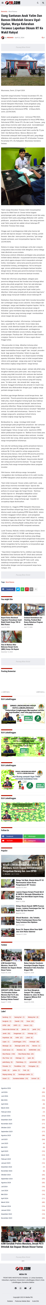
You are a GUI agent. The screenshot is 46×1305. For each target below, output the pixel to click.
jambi (36, 1029)
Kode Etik (35, 1301)
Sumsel (35, 1078)
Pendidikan (19, 1066)
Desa (30, 1021)
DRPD (17, 1025)
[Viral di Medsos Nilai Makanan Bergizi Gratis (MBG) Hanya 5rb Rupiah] (11, 637)
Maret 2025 (23, 1155)
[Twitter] (18, 589)
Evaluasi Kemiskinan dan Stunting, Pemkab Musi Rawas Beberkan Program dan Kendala (33, 621)
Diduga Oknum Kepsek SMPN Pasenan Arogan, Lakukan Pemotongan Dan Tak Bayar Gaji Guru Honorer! (30, 908)
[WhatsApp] (22, 589)
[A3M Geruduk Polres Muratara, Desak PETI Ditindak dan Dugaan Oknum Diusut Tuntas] (11, 955)
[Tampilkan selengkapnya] (36, 589)
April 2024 (23, 1198)
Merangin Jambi (22, 1046)
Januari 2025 (23, 1163)
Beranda (4, 11)
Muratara (21, 1050)
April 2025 (23, 1151)
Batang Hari (33, 1017)
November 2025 (23, 1124)
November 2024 (23, 1171)
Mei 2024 (23, 1194)
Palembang (21, 1062)
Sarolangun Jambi (25, 1074)
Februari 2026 (23, 1112)
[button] (2, 3)
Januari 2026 (23, 1116)
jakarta (25, 1029)
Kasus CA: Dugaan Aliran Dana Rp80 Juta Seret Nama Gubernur (29, 930)
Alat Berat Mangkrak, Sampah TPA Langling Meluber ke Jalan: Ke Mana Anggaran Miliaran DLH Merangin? (34, 994)
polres (16, 1070)
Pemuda (7, 1066)
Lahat (29, 1037)
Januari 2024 (23, 1210)
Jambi (6, 1033)
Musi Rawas (13, 11)
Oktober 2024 (23, 1175)
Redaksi (10, 1301)
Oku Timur (7, 1058)
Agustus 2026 (23, 1088)
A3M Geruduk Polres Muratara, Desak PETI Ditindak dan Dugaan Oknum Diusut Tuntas (11, 966)
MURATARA (34, 1050)
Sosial (6, 1078)
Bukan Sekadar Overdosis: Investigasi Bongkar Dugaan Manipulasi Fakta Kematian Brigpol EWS (34, 966)
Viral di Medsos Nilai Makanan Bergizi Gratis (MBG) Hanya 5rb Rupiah (10, 647)
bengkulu (7, 1021)
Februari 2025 (23, 1159)
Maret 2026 (23, 1108)
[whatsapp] (20, 1288)
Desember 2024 (23, 1167)
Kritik (19, 1037)
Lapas (6, 1041)
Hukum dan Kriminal (10, 1029)
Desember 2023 (23, 1214)
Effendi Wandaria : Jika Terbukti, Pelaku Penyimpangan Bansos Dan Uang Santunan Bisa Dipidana (28, 920)
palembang (8, 1062)
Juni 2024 (23, 1190)
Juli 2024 (23, 1186)
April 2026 (23, 1104)
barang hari (19, 1017)
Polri (26, 1070)
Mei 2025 (23, 1147)
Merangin (7, 1046)
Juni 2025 (23, 1143)
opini (31, 1058)
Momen (36, 1046)
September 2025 (23, 1131)
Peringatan (33, 1066)
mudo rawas (8, 1050)
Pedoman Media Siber (22, 1301)
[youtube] (25, 1288)
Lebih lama (40, 692)
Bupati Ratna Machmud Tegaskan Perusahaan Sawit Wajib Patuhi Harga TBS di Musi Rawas (11, 621)
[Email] (31, 589)
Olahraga (20, 1058)
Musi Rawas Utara (26, 1054)
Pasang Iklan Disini (23, 47)
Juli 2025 (23, 1139)
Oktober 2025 (23, 1127)
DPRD (6, 1025)
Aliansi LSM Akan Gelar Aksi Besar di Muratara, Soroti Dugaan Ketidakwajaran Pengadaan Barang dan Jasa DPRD (22, 867)
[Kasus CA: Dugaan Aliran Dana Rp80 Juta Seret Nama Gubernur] (8, 932)
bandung (7, 1017)
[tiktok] (30, 1288)
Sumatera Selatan (20, 1078)
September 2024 (23, 1179)
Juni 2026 (23, 1096)
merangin (34, 1041)
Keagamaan (19, 1033)
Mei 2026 (23, 1100)
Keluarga (32, 1033)
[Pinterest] (27, 589)
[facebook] (16, 1288)
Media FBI (29, 1297)
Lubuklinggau (19, 1041)
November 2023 (23, 1218)
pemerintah (35, 1062)
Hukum (28, 1025)
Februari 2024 (23, 1206)
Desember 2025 (23, 1120)
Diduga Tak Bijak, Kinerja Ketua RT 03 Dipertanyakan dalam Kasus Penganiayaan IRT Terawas (30, 882)
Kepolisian (7, 1037)
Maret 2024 (23, 1202)
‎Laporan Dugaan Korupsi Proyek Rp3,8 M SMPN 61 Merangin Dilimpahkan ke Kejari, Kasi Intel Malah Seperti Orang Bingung (30, 895)
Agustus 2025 (23, 1135)
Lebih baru (6, 692)
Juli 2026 (23, 1092)
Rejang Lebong (9, 1074)
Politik (6, 1070)
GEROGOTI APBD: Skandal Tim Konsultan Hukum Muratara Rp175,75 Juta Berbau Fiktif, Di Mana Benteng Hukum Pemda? (10, 994)
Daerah (19, 1021)
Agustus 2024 (23, 1182)
